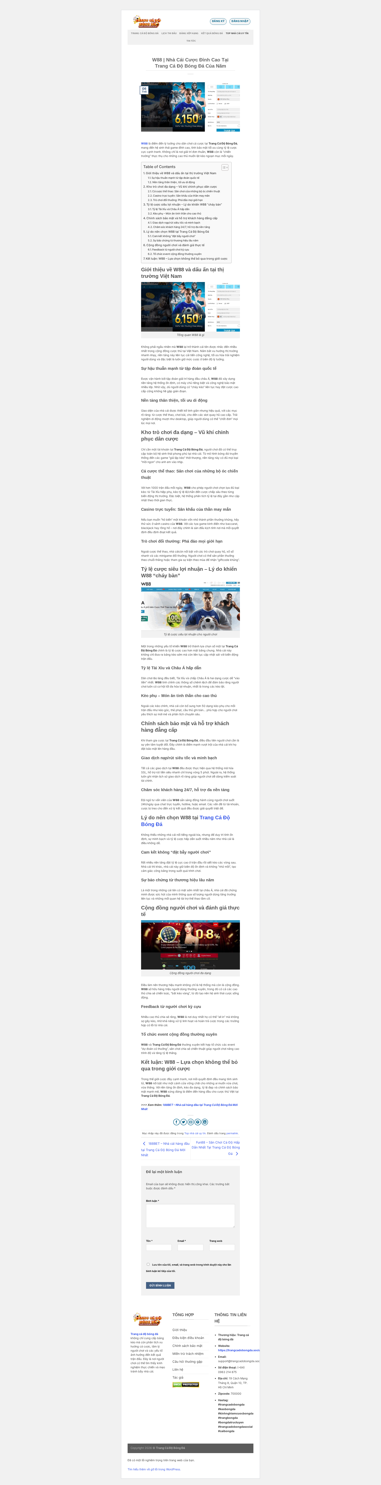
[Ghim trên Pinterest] (197, 1122)
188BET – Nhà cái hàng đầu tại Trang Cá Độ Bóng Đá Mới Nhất (165, 1149)
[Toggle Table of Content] (222, 167)
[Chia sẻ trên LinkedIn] (205, 1122)
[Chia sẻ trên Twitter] (183, 1122)
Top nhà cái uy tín (237, 33)
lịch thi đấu (169, 33)
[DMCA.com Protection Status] (185, 1384)
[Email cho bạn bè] (191, 1122)
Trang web (215, 1240)
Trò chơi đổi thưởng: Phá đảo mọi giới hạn (178, 200)
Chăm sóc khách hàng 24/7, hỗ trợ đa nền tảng (181, 227)
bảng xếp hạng (188, 33)
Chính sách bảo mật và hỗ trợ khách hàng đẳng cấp (181, 218)
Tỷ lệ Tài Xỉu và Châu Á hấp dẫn (171, 209)
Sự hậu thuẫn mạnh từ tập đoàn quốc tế (175, 177)
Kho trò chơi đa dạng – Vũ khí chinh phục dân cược (181, 186)
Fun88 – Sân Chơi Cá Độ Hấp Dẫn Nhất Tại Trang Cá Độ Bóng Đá (216, 1148)
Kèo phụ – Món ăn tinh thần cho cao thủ (177, 213)
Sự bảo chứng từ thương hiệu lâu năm (175, 240)
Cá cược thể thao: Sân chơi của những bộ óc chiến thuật (186, 191)
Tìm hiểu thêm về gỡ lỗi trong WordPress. (154, 1469)
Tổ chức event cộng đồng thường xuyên (177, 253)
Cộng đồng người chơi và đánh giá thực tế (175, 245)
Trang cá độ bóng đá (145, 33)
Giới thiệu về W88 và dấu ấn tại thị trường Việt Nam (181, 173)
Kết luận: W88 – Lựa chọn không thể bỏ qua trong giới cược (186, 258)
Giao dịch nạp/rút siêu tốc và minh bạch (176, 222)
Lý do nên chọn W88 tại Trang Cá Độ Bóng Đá (177, 231)
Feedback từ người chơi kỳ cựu (170, 249)
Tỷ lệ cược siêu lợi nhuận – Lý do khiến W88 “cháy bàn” (184, 204)
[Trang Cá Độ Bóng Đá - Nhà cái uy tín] (148, 21)
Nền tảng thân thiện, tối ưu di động (173, 182)
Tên (149, 1240)
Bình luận (152, 1200)
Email (182, 1240)
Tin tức (191, 41)
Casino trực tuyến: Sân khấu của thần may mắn (181, 195)
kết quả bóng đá (212, 33)
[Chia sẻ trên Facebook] (176, 1122)
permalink (232, 1133)
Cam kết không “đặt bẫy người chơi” (173, 236)
